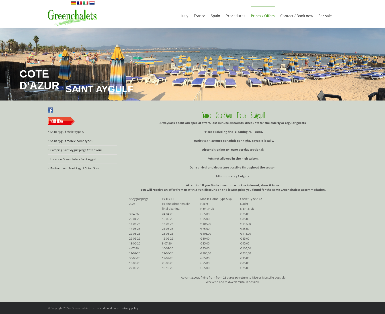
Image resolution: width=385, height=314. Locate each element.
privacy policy (129, 308)
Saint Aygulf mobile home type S (71, 141)
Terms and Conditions (105, 308)
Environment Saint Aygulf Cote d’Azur (75, 168)
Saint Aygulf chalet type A (67, 132)
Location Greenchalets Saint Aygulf (73, 159)
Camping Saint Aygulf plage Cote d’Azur (76, 150)
